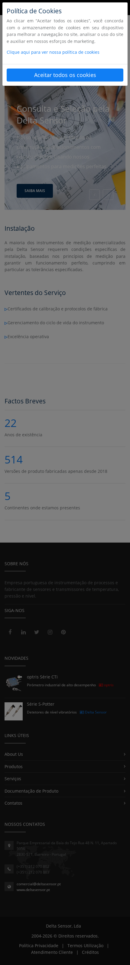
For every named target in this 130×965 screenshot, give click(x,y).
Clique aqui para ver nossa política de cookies (53, 52)
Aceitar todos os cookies (65, 75)
